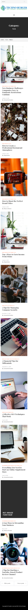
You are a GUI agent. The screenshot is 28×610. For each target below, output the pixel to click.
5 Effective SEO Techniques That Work (13, 415)
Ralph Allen (7, 155)
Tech (15, 86)
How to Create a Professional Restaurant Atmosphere (12, 147)
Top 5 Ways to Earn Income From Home (13, 255)
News (3, 86)
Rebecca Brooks (8, 530)
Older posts (7, 583)
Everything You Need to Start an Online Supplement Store (13, 469)
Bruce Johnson (7, 208)
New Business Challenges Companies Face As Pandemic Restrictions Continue (12, 91)
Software (11, 86)
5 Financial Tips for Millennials (10, 362)
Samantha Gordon (8, 100)
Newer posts (20, 583)
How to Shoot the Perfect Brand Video (12, 202)
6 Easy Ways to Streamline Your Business (13, 524)
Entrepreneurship (6, 465)
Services (7, 86)
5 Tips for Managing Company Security (10, 308)
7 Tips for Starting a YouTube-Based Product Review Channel (12, 572)
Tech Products (10, 305)
